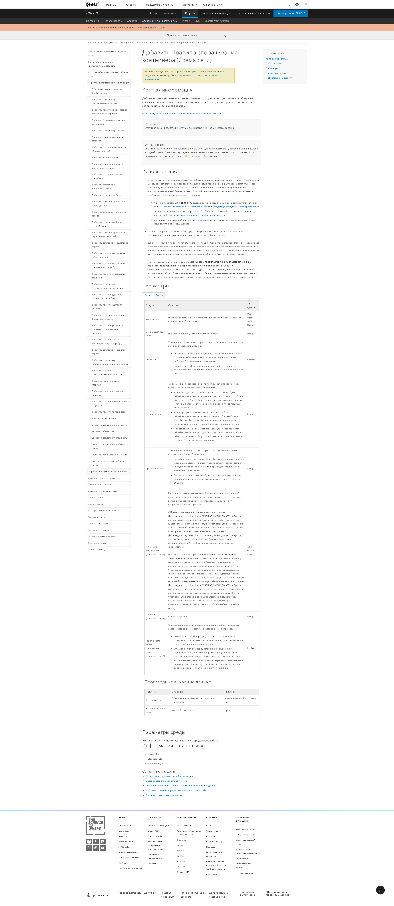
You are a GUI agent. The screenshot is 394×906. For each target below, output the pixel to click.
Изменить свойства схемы (101, 478)
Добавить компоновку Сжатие (108, 130)
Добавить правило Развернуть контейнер (108, 176)
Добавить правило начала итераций (105, 383)
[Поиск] (288, 4)
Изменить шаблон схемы (104, 418)
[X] (96, 841)
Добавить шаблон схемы (105, 157)
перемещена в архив (186, 71)
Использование (274, 63)
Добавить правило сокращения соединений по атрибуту (108, 265)
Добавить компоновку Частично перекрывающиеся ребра (109, 234)
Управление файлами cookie (248, 893)
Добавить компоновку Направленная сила (103, 186)
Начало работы (113, 20)
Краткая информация (277, 58)
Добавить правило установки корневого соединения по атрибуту (107, 329)
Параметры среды (276, 73)
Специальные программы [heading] (242, 819)
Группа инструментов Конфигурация (188, 42)
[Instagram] (96, 848)
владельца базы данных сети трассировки (236, 206)
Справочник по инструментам (159, 20)
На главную (92, 20)
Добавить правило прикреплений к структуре (110, 403)
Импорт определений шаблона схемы (108, 463)
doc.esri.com (157, 27)
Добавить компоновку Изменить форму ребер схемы (109, 317)
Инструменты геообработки (136, 42)
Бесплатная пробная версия (254, 13)
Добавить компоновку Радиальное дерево (110, 245)
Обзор (153, 13)
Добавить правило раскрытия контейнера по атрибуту (107, 166)
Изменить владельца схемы (102, 491)
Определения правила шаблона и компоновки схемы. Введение (180, 785)
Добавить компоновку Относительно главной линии (107, 286)
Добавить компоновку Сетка (107, 195)
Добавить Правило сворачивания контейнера (109, 122)
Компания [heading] (211, 817)
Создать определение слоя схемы (109, 425)
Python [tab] (159, 295)
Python (186, 20)
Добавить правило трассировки (109, 412)
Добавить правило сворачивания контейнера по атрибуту (109, 112)
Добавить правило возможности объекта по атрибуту (109, 149)
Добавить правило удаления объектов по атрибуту (107, 296)
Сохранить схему (97, 543)
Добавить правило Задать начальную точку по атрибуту (107, 341)
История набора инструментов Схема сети (108, 74)
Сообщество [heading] (155, 817)
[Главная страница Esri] (92, 4)
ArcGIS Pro (92, 12)
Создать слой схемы (98, 523)
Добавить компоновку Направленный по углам (104, 101)
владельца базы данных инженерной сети (186, 206)
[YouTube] (103, 848)
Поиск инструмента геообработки (164, 795)
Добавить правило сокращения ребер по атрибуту (108, 255)
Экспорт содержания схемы (102, 510)
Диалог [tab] (148, 295)
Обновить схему (96, 549)
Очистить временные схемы (102, 536)
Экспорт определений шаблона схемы (108, 446)
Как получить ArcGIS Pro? (290, 13)
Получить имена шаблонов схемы (109, 454)
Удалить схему (95, 504)
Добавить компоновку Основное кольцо (109, 214)
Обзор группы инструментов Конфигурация (107, 91)
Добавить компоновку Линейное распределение (109, 203)
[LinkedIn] (103, 841)
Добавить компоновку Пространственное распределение (110, 362)
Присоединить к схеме (99, 484)
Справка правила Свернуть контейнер (166, 780)
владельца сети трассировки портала (207, 215)
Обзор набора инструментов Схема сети (107, 53)
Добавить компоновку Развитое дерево (108, 352)
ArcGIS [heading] (122, 817)
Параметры (272, 68)
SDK (197, 20)
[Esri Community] (89, 848)
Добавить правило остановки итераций (107, 393)
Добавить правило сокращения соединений (108, 276)
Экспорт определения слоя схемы (109, 438)
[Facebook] (89, 841)
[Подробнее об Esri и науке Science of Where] (95, 826)
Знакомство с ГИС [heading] (187, 817)
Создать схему (95, 497)
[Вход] (306, 4)
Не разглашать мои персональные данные (277, 893)
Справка (132, 20)
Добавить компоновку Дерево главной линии (108, 224)
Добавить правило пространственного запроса (107, 372)
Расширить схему (97, 517)
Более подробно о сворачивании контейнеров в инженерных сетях (182, 113)
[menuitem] (131, 825)
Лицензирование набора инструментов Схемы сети (101, 64)
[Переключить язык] (297, 4)
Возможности (171, 13)
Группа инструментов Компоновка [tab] (108, 471)
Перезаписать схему (98, 530)
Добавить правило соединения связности (108, 139)
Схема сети (160, 42)
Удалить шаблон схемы (104, 431)
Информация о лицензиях (279, 77)
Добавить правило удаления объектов (107, 307)
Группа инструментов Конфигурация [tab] (109, 82)
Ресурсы (190, 13)
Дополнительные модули (216, 13)
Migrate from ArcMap (217, 20)
